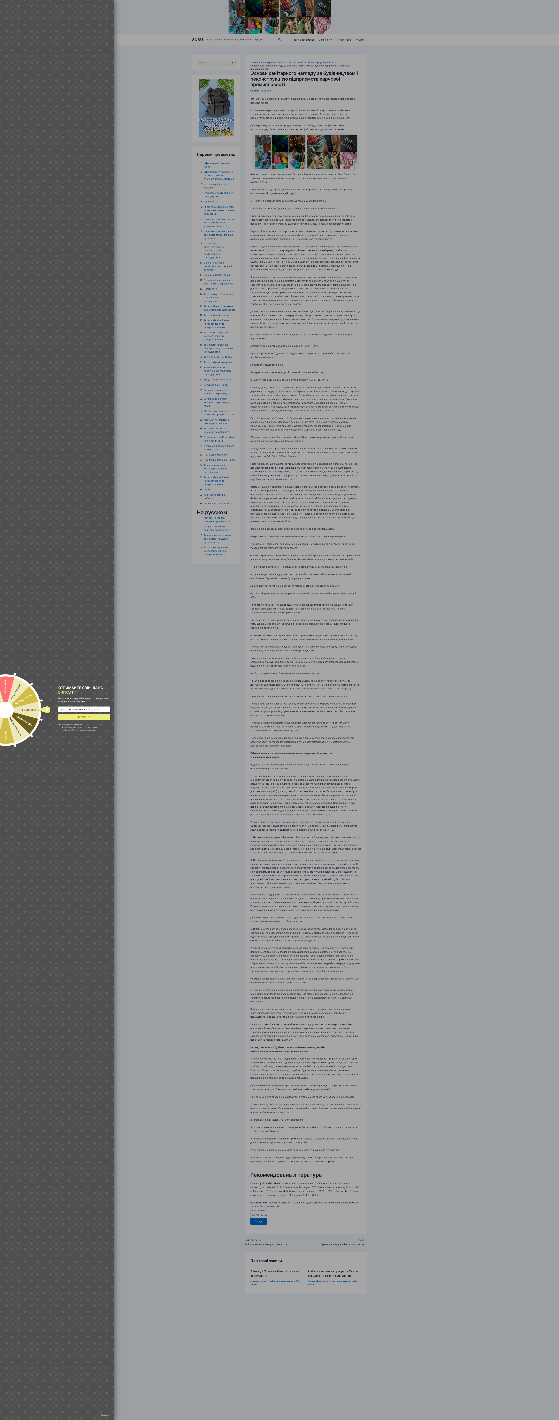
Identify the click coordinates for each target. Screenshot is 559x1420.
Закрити (105, 1415)
